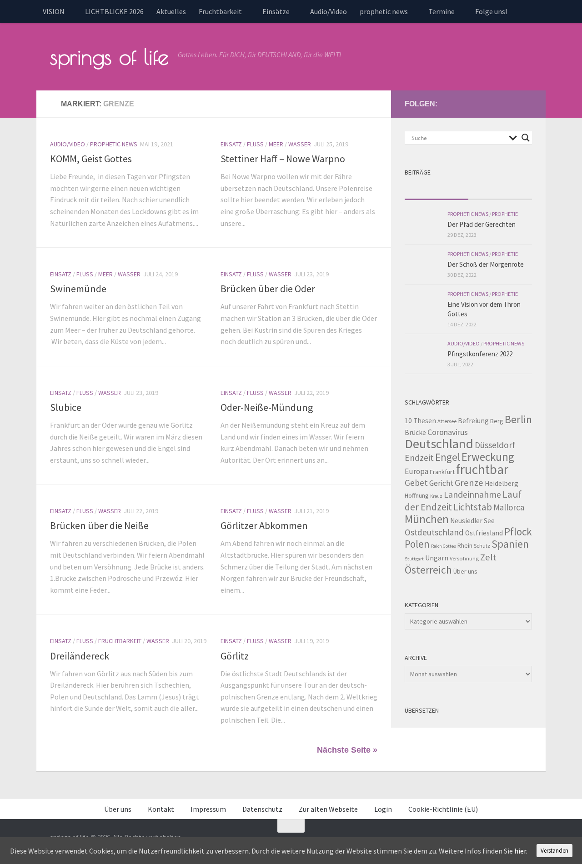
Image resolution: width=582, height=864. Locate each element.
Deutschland (439, 443)
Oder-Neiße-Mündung (267, 407)
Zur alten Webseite (328, 809)
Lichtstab (472, 507)
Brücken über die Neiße (99, 525)
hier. (520, 850)
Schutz (482, 545)
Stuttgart (414, 559)
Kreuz (436, 496)
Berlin (518, 419)
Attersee (447, 421)
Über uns (465, 571)
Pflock (518, 531)
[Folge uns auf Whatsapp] (526, 103)
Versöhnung (464, 558)
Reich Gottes (443, 546)
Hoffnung (417, 495)
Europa (416, 471)
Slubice (65, 407)
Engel (447, 457)
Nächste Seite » (347, 749)
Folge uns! (491, 11)
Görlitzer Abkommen (264, 525)
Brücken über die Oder (268, 288)
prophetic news (384, 11)
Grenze (469, 483)
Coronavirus (447, 432)
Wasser (299, 144)
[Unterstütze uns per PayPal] (512, 103)
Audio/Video (328, 11)
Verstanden (554, 850)
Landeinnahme (472, 494)
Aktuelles (171, 11)
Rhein (464, 545)
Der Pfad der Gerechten (481, 224)
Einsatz (231, 144)
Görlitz (235, 655)
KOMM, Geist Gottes (91, 158)
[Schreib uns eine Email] (482, 103)
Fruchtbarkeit (220, 11)
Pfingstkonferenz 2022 (479, 354)
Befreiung (473, 420)
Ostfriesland (484, 533)
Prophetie (505, 213)
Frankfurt (442, 472)
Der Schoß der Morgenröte (485, 264)
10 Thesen (420, 420)
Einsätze (276, 11)
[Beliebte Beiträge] (500, 190)
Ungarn (436, 558)
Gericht (441, 483)
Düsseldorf (495, 444)
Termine (441, 11)
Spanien (510, 543)
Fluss (255, 144)
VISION (54, 11)
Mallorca (508, 507)
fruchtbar (482, 469)
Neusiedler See (472, 520)
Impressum (208, 809)
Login (383, 809)
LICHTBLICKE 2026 (114, 11)
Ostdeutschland (434, 532)
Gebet (416, 482)
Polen (417, 543)
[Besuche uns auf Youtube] (497, 103)
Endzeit (419, 457)
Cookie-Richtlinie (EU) (443, 809)
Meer (276, 144)
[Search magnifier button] (525, 137)
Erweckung (488, 456)
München (427, 519)
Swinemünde (78, 288)
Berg (496, 421)
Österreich (428, 569)
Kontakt (161, 809)
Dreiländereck (79, 655)
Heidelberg (501, 483)
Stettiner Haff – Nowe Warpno (283, 158)
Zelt (488, 557)
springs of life (109, 56)
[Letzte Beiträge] (436, 190)
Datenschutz (262, 809)
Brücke (415, 432)
